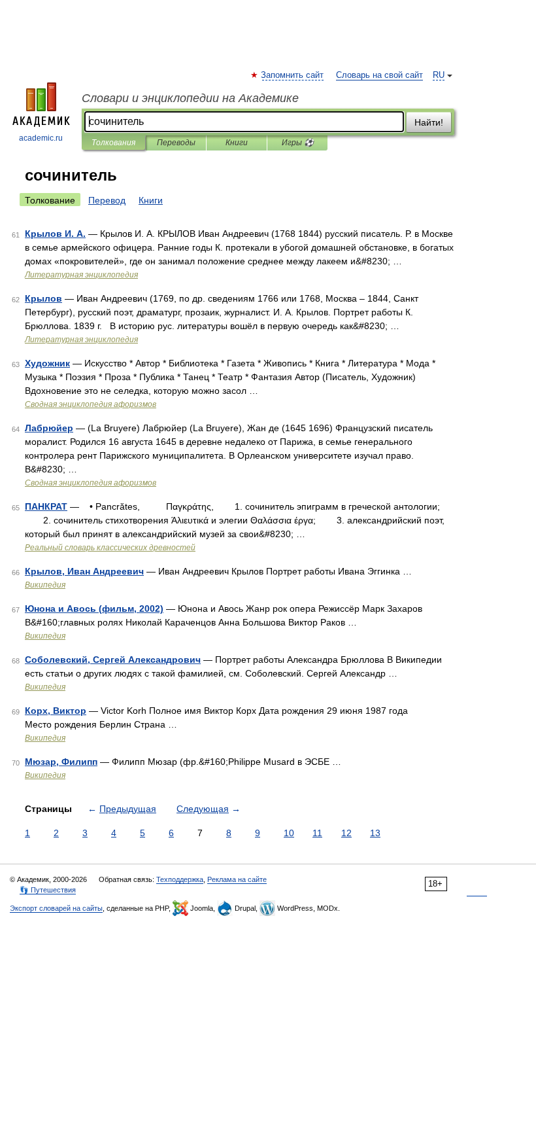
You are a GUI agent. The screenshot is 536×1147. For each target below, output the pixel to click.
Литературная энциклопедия (81, 274)
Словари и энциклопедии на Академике (190, 98)
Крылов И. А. (55, 233)
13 (375, 833)
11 (317, 833)
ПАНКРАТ (46, 506)
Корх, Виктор (55, 710)
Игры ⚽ (298, 142)
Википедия (45, 585)
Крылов (43, 298)
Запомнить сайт (293, 75)
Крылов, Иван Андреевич (84, 571)
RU (438, 75)
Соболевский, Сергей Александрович (113, 659)
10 (289, 833)
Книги (237, 142)
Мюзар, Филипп (61, 761)
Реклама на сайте (237, 879)
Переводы (176, 142)
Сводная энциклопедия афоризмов (90, 404)
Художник (47, 363)
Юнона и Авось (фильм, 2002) (94, 608)
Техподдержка (179, 879)
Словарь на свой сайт (379, 75)
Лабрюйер (49, 428)
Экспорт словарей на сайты (56, 908)
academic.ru (41, 138)
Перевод (107, 200)
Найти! (428, 122)
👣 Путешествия (48, 890)
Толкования (113, 142)
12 (346, 833)
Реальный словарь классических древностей (110, 547)
